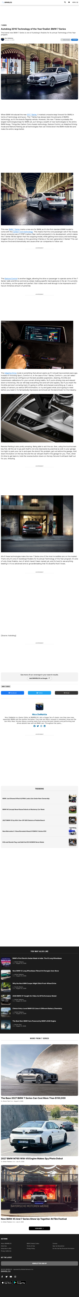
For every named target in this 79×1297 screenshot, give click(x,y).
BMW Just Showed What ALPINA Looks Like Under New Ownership (26, 798)
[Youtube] (11, 1277)
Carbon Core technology (23, 232)
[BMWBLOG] (39, 1271)
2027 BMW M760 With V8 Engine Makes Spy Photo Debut (32, 1158)
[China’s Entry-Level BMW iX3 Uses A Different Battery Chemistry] (6, 1008)
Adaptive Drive (11, 373)
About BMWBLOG (6, 1243)
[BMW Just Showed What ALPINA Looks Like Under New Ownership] (72, 796)
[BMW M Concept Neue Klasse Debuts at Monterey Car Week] (72, 807)
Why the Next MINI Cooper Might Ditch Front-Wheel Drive (34, 983)
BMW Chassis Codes (33, 1243)
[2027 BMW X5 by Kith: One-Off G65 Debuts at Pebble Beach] (72, 817)
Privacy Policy (31, 1248)
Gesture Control (11, 279)
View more (38, 1228)
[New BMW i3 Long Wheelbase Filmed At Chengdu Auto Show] (6, 971)
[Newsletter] (69, 2)
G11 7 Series (32, 115)
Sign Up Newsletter (58, 1246)
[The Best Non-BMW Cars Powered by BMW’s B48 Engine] (6, 1021)
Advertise (4, 1246)
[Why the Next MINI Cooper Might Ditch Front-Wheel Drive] (6, 983)
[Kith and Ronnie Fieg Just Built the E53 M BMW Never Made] (72, 839)
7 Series (4, 25)
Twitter (40, 693)
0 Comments (74, 39)
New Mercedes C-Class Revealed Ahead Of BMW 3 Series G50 (24, 831)
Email (67, 693)
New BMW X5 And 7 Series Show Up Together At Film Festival (34, 1219)
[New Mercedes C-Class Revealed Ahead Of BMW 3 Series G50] (72, 828)
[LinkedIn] (44, 726)
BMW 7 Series (14, 229)
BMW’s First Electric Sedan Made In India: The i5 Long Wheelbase (37, 958)
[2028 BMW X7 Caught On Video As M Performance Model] (6, 996)
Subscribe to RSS (6, 1248)
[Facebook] (34, 726)
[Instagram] (41, 726)
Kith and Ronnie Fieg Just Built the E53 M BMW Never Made (23, 842)
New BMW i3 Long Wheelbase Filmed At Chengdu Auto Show (36, 971)
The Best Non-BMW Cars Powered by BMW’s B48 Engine (34, 1021)
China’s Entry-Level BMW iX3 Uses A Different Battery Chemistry (37, 1008)
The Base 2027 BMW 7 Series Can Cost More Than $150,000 (33, 1098)
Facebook (13, 693)
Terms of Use (31, 1246)
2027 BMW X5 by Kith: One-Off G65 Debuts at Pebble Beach (24, 820)
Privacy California (6, 1251)
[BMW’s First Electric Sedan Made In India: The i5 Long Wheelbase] (6, 958)
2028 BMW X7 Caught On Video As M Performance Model (34, 996)
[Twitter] (38, 726)
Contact (55, 1243)
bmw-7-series (6, 686)
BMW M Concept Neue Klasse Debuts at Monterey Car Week (24, 809)
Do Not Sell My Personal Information (63, 1248)
